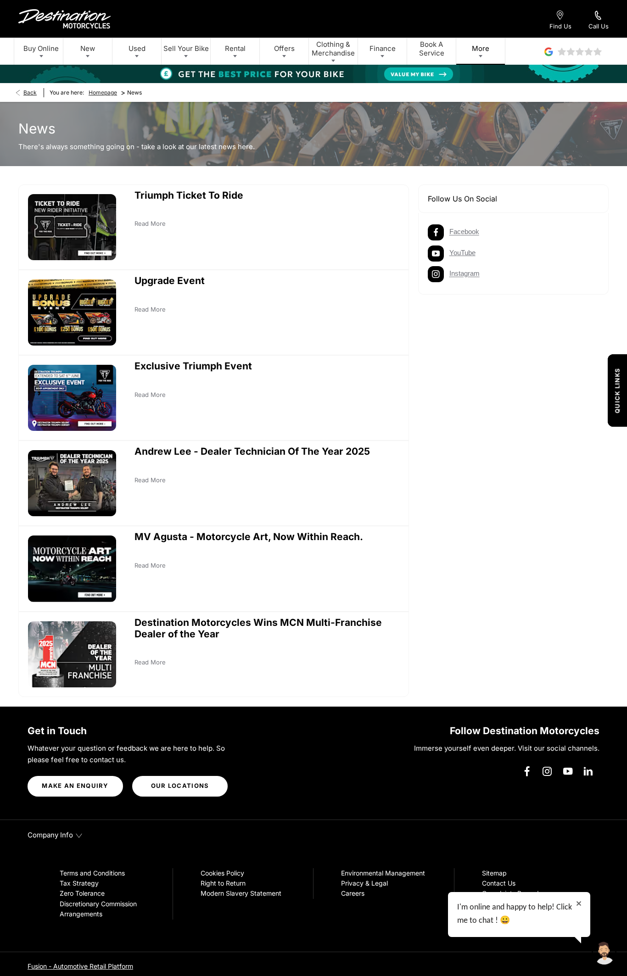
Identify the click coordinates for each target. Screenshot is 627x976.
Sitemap (494, 873)
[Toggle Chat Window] (604, 953)
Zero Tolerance (82, 893)
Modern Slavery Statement (241, 893)
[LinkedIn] (588, 771)
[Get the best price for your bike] (313, 74)
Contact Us (498, 883)
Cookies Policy (222, 873)
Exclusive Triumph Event (193, 366)
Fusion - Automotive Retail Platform (80, 966)
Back (30, 92)
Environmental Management (383, 873)
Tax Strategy (79, 883)
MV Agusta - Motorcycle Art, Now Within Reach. (248, 536)
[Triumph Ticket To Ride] (72, 227)
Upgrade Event (169, 280)
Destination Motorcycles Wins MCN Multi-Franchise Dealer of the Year (258, 628)
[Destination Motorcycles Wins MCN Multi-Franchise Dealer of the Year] (72, 654)
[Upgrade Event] (72, 312)
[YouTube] (568, 771)
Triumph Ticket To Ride (188, 195)
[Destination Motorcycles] (64, 18)
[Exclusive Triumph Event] (72, 398)
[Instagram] (547, 771)
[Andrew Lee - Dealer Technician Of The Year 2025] (72, 483)
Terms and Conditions (92, 873)
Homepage (103, 92)
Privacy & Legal (364, 883)
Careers (352, 893)
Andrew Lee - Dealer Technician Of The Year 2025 (252, 451)
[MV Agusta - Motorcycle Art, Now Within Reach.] (72, 568)
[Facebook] (527, 771)
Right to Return (223, 883)
